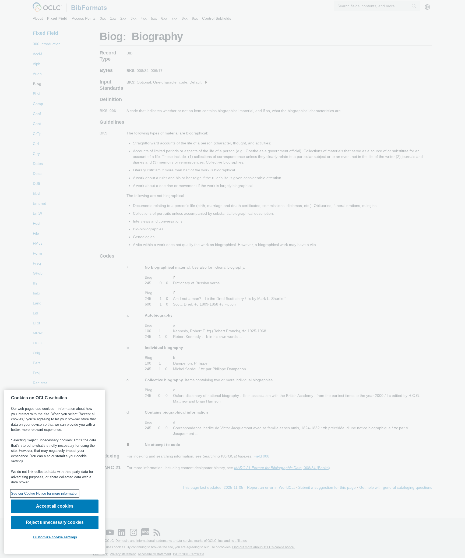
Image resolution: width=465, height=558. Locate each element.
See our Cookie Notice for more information (44, 493)
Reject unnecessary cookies (55, 522)
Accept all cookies (54, 506)
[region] (54, 472)
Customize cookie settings (55, 537)
